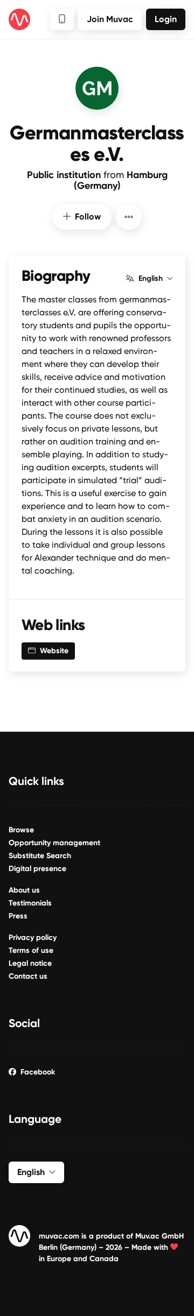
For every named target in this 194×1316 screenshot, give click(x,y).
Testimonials (30, 903)
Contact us (28, 976)
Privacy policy (33, 937)
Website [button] (54, 650)
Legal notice (30, 963)
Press (18, 916)
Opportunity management (54, 842)
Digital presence (37, 868)
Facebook (37, 1072)
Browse (21, 829)
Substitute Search (40, 855)
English (150, 278)
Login (166, 19)
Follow (88, 216)
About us (24, 890)
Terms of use (31, 950)
